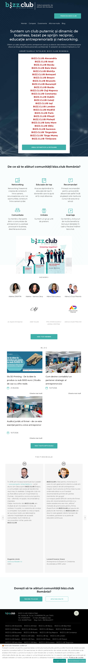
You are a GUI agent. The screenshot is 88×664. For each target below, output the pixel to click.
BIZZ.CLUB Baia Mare (44, 68)
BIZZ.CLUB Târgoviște (44, 132)
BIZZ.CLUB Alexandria (44, 58)
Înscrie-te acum (31, 599)
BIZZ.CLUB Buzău (44, 87)
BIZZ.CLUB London (44, 106)
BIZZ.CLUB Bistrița (44, 71)
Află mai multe (54, 23)
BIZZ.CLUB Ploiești (44, 119)
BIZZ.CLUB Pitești (44, 116)
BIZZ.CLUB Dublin (44, 97)
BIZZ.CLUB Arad (44, 61)
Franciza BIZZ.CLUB (68, 16)
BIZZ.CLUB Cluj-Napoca (44, 90)
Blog (63, 23)
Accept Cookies (59, 661)
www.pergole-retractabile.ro (20, 484)
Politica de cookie (76, 658)
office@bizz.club (44, 618)
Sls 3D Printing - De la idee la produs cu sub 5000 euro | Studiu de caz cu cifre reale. (24, 380)
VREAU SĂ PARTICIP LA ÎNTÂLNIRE (44, 147)
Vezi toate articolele (44, 446)
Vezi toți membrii (44, 337)
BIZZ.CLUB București (44, 84)
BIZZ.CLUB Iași (44, 103)
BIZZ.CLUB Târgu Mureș (44, 135)
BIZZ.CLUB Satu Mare (44, 122)
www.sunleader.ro (15, 562)
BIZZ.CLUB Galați (44, 100)
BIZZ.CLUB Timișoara (44, 138)
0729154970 (25, 618)
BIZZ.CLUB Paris (44, 113)
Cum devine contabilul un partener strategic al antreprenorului (59, 380)
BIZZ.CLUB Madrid (44, 110)
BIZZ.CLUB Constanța (44, 93)
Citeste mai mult (36, 393)
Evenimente (42, 23)
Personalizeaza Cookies (76, 661)
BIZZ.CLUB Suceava (44, 129)
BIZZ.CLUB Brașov (44, 77)
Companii (32, 23)
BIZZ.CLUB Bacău (44, 65)
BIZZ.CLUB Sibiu (44, 126)
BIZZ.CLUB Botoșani (44, 74)
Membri (24, 23)
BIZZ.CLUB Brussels (44, 81)
